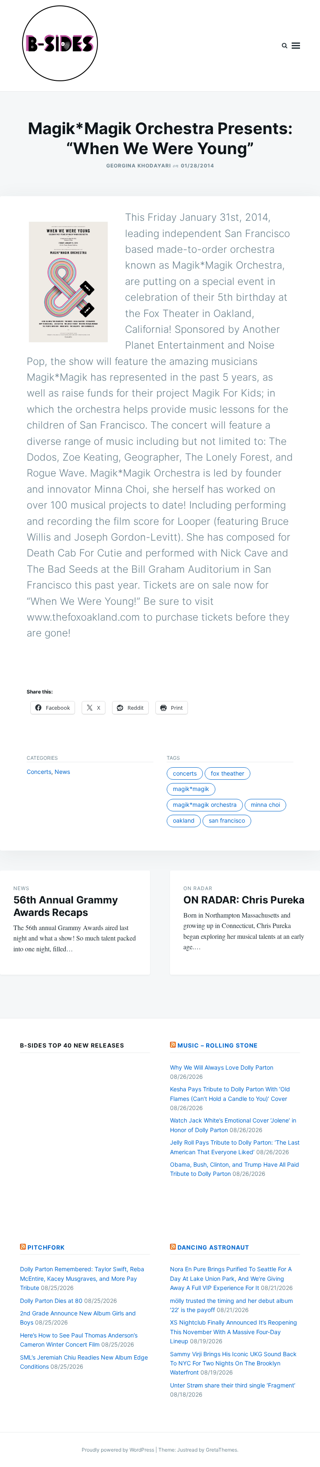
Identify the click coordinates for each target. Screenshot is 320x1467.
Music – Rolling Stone (218, 1045)
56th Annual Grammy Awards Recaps (65, 906)
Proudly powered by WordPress (118, 1450)
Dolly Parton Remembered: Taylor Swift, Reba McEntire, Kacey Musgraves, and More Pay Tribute (82, 1278)
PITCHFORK (46, 1247)
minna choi (265, 804)
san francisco (227, 820)
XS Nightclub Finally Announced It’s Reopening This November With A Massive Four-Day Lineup (233, 1332)
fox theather (227, 773)
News (62, 771)
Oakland (184, 820)
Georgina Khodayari (138, 165)
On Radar (197, 888)
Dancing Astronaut (213, 1247)
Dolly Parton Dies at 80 (51, 1300)
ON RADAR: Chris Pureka (244, 900)
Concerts (39, 771)
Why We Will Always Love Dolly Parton (221, 1067)
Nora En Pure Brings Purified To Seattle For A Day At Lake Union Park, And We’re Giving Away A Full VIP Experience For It (231, 1278)
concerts (185, 773)
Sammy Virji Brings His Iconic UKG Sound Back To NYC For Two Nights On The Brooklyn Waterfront (233, 1363)
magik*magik (191, 788)
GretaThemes (221, 1450)
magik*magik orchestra (205, 804)
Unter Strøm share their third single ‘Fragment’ (232, 1385)
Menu (296, 45)
